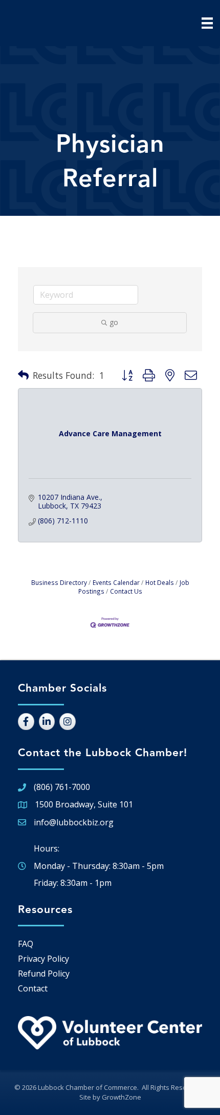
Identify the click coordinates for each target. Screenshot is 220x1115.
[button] (23, 375)
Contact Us (126, 591)
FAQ (25, 943)
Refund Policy (44, 973)
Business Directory (59, 582)
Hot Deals (159, 582)
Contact (33, 988)
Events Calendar (116, 582)
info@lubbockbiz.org (74, 822)
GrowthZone (121, 1097)
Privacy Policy (43, 958)
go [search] (113, 322)
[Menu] (207, 23)
